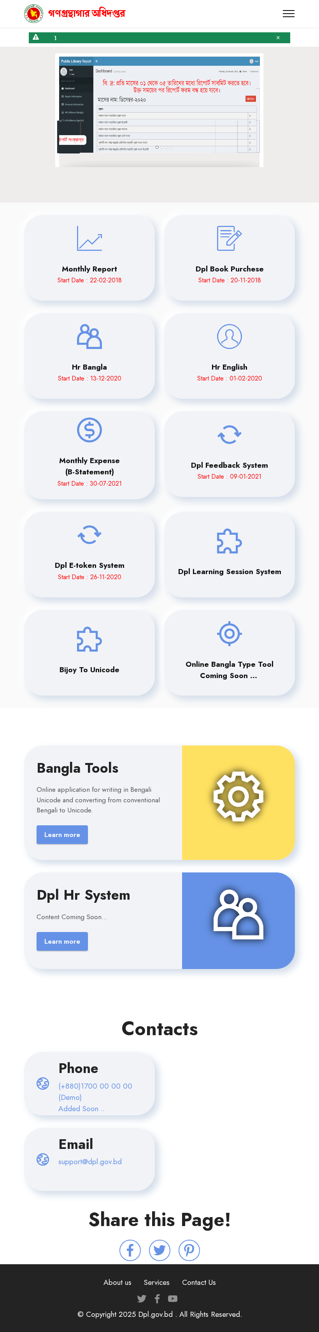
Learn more (62, 835)
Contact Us (199, 1282)
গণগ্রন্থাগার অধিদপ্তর (86, 13)
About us (117, 1282)
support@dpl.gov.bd (90, 1161)
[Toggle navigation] (289, 14)
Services (157, 1282)
